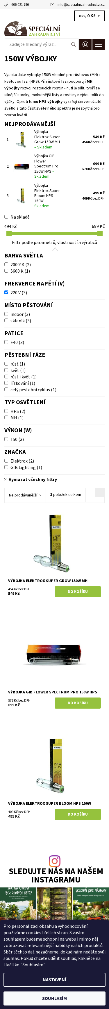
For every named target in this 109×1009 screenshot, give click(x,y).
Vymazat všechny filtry (33, 479)
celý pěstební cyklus (33, 390)
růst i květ (23, 377)
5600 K (20, 271)
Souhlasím (54, 998)
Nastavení (54, 980)
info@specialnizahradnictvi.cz (81, 4)
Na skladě (20, 217)
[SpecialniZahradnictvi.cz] (54, 28)
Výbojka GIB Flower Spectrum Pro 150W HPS (46, 166)
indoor (20, 314)
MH (17, 418)
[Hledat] (73, 44)
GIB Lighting (26, 467)
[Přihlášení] (85, 44)
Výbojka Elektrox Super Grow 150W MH (47, 139)
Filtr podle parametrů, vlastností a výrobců (54, 242)
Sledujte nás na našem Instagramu (56, 876)
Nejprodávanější (23, 495)
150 (17, 439)
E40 (17, 342)
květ (18, 370)
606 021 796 (20, 4)
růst (17, 364)
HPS (17, 411)
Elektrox (22, 461)
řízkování (22, 383)
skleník (20, 321)
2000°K (20, 265)
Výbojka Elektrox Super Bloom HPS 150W (47, 196)
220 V (18, 293)
